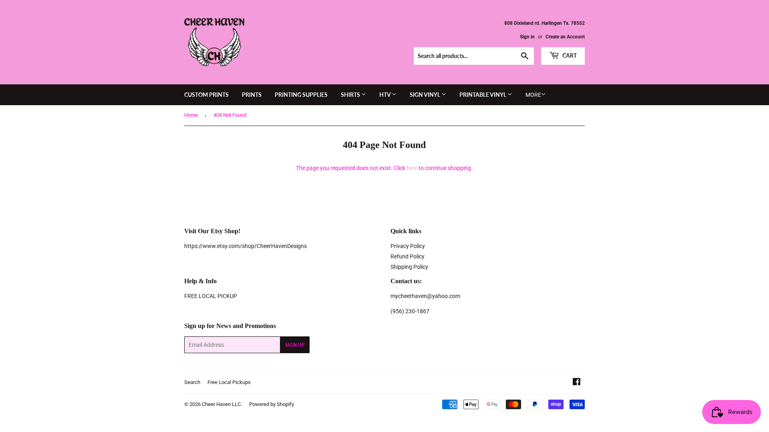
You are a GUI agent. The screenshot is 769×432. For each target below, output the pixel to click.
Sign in (527, 37)
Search (192, 382)
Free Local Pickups (229, 382)
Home (191, 115)
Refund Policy (408, 256)
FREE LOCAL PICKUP (210, 296)
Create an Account (565, 37)
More (533, 95)
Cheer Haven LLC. (222, 404)
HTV (385, 94)
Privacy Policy (408, 246)
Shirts (351, 94)
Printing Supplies (301, 94)
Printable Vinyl (483, 94)
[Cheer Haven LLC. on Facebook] (576, 383)
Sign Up (294, 345)
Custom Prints (206, 94)
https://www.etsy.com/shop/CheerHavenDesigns (245, 246)
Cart (569, 55)
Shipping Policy (409, 267)
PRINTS (252, 94)
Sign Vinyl (425, 94)
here (412, 168)
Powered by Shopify (271, 404)
